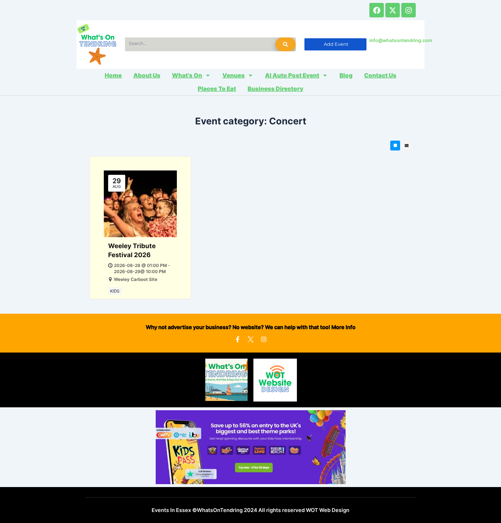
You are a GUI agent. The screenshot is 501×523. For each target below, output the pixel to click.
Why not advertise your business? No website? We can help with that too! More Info (250, 327)
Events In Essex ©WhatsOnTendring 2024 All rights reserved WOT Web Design (250, 510)
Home (113, 75)
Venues (233, 75)
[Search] (285, 44)
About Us (146, 75)
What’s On (187, 75)
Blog (346, 75)
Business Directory (275, 88)
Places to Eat (217, 88)
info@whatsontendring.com (400, 40)
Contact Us (380, 75)
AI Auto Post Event (292, 75)
